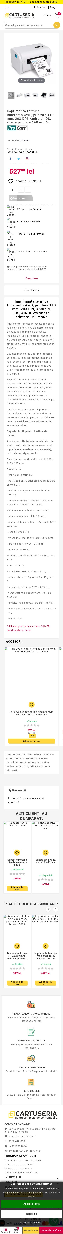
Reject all (31, 1213)
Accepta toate (31, 1203)
